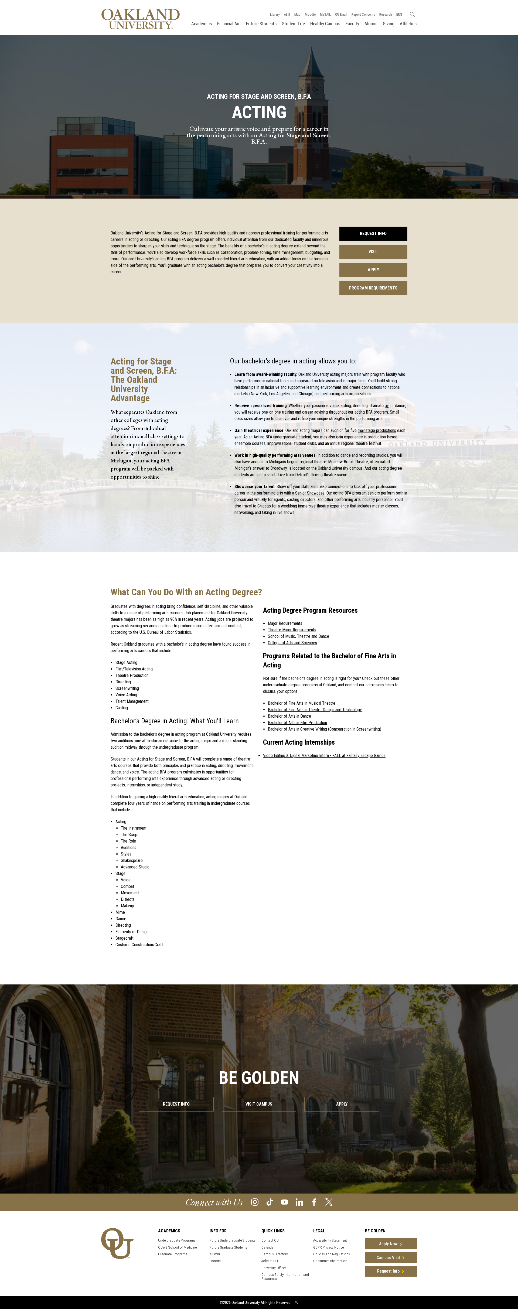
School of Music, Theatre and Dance (298, 636)
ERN (399, 14)
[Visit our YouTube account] (284, 1201)
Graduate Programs (172, 1254)
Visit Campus (259, 1104)
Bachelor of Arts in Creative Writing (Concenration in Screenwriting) (324, 729)
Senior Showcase (310, 493)
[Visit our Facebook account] (314, 1201)
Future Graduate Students (228, 1247)
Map (297, 14)
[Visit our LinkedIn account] (299, 1201)
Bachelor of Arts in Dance (289, 716)
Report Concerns (363, 14)
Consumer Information (330, 1261)
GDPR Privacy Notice (328, 1247)
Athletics (408, 23)
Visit (373, 251)
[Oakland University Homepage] (140, 19)
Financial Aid (229, 23)
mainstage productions (377, 430)
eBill (287, 14)
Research (385, 14)
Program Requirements (373, 288)
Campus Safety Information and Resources (285, 1277)
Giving (388, 23)
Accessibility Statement (330, 1240)
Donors (215, 1261)
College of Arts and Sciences (292, 642)
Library (275, 14)
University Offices (273, 1268)
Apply (373, 269)
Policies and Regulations (331, 1254)
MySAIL (325, 14)
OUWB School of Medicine (177, 1247)
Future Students (261, 23)
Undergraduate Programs (177, 1240)
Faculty (352, 23)
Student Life (293, 23)
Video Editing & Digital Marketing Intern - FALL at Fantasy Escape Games (324, 755)
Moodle (310, 14)
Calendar (268, 1247)
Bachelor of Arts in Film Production (297, 722)
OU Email (341, 14)
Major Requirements (285, 623)
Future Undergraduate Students (232, 1240)
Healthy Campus (325, 23)
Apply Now (388, 1243)
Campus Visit (388, 1257)
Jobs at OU (269, 1261)
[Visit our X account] (329, 1201)
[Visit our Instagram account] (254, 1201)
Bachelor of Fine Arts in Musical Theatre (301, 703)
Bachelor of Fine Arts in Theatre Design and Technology (315, 709)
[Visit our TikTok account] (269, 1201)
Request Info (373, 233)
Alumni (370, 23)
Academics (201, 23)
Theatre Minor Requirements (292, 629)
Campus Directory (274, 1254)
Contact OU (270, 1240)
